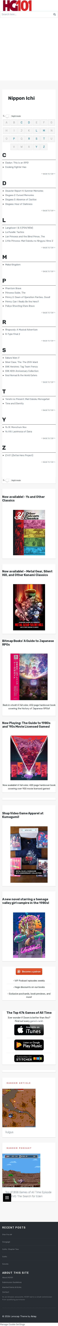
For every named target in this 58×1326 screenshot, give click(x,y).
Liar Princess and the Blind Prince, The (25, 236)
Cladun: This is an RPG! (17, 162)
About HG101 (7, 1277)
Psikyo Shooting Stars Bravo (20, 306)
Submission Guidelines (12, 1282)
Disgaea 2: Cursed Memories (19, 195)
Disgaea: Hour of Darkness (18, 204)
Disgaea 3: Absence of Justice (20, 199)
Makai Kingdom (13, 264)
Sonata (5, 1264)
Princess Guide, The (15, 292)
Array (33, 1316)
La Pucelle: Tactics (14, 232)
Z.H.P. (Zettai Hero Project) (19, 455)
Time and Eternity (14, 403)
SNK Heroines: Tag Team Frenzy (21, 366)
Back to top (48, 174)
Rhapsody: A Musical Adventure (21, 329)
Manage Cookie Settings (12, 1324)
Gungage (6, 1242)
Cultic (4, 1257)
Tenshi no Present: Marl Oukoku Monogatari (27, 399)
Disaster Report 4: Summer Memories (24, 190)
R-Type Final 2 (12, 334)
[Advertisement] (29, 49)
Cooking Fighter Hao (15, 167)
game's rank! (36, 1021)
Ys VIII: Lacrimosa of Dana (18, 431)
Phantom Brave (13, 288)
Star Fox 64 (7, 1234)
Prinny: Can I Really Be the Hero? (22, 301)
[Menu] (7, 1197)
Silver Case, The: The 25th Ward (21, 362)
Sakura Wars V (12, 357)
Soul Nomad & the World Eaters (21, 375)
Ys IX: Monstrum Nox (15, 427)
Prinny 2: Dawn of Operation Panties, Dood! (27, 297)
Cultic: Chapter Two (10, 1249)
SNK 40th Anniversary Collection (22, 371)
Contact (5, 1292)
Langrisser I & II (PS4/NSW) (19, 227)
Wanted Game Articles (11, 1287)
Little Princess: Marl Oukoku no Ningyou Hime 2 (29, 241)
